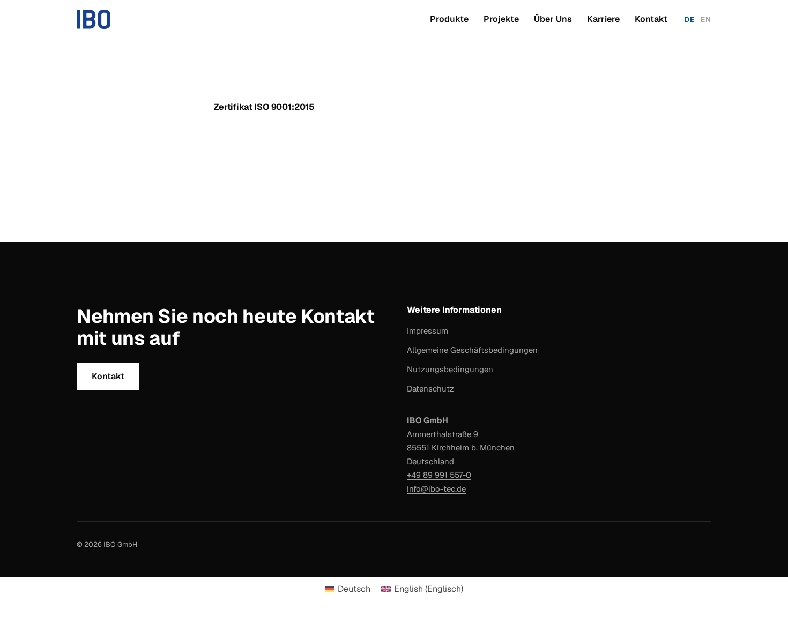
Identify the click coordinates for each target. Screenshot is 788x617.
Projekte (501, 19)
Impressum (427, 331)
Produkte (449, 19)
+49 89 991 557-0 (439, 475)
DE (690, 19)
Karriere (603, 19)
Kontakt (651, 19)
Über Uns (553, 19)
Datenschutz (430, 388)
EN (706, 19)
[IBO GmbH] (93, 19)
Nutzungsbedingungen (450, 369)
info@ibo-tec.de (436, 489)
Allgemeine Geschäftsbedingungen (472, 350)
